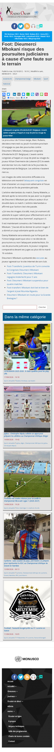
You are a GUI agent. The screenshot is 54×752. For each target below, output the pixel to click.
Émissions (12, 691)
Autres (10, 711)
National (6, 84)
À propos (12, 721)
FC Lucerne (29, 638)
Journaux (11, 696)
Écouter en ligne (14, 716)
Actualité (12, 381)
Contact (11, 741)
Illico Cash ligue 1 (22, 508)
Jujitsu (18, 443)
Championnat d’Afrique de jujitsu (36, 443)
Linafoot (31, 508)
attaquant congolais (34, 180)
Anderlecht (7, 79)
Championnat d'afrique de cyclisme (35, 573)
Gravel (6, 575)
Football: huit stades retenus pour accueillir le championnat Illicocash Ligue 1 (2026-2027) (22, 499)
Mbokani (37, 79)
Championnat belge (23, 79)
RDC (17, 575)
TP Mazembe (20, 638)
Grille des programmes (17, 731)
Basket (18, 381)
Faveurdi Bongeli (40, 638)
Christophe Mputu (10, 446)
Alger (22, 443)
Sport (46, 79)
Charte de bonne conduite (19, 736)
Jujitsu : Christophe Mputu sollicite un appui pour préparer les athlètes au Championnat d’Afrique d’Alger (26, 434)
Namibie (12, 575)
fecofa (37, 508)
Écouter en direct (15, 701)
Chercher (42, 307)
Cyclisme (19, 573)
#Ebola (10, 706)
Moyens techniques (16, 726)
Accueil (10, 681)
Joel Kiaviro (23, 575)
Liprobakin (31, 381)
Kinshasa (24, 381)
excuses (40, 257)
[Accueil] (22, 12)
